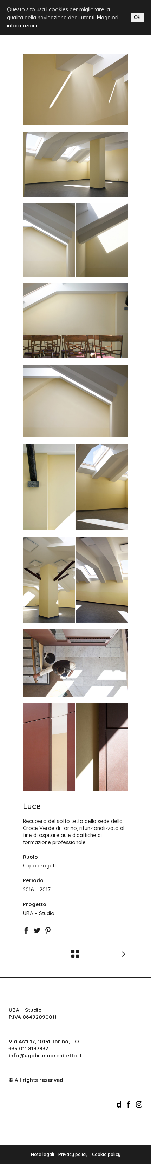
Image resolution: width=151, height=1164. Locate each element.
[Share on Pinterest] (48, 930)
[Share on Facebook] (26, 930)
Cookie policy (106, 1154)
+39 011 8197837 (28, 1048)
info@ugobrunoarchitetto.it (45, 1055)
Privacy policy (73, 1154)
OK (137, 17)
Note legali (42, 1154)
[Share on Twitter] (37, 930)
